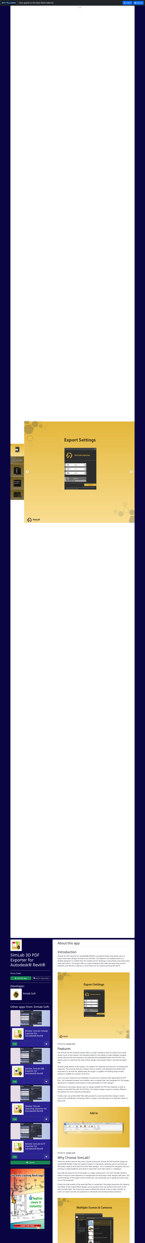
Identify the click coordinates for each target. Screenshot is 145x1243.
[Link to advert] (27, 1199)
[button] (27, 471)
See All (31, 1162)
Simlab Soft (70, 1044)
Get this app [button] (22, 978)
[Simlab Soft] (23, 998)
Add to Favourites (42, 978)
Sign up (139, 3)
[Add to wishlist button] (46, 1044)
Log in (128, 3)
